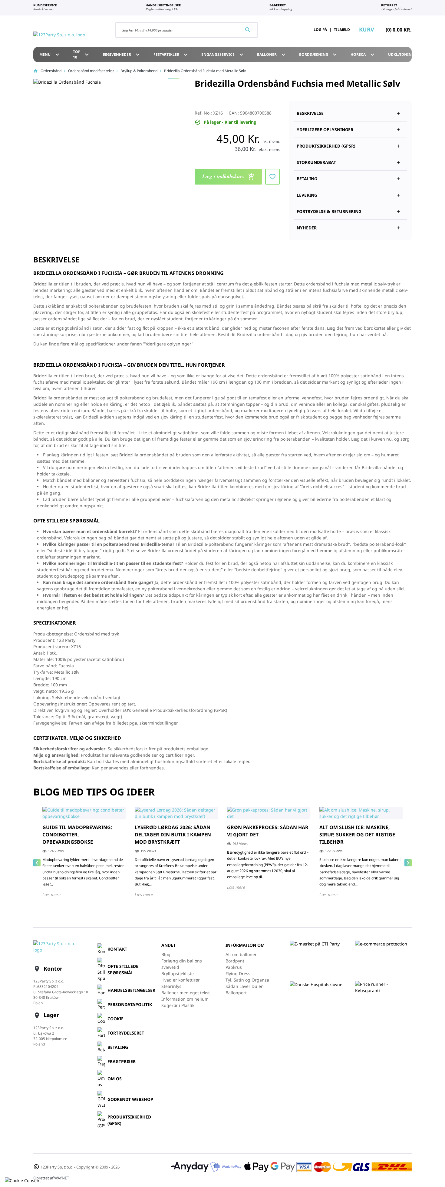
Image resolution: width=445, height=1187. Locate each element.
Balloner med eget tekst (185, 992)
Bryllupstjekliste (177, 973)
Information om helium (185, 999)
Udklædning (406, 54)
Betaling (117, 1047)
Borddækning (319, 54)
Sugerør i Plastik (177, 1005)
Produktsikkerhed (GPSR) (129, 1120)
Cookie (115, 1019)
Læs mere (51, 894)
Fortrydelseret (125, 1033)
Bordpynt (235, 961)
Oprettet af (51, 1178)
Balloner (272, 54)
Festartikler (171, 54)
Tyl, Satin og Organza (247, 980)
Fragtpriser (121, 1061)
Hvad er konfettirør (180, 980)
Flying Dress (238, 973)
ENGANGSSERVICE (223, 54)
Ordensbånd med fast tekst (91, 70)
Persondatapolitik (129, 1004)
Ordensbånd (51, 70)
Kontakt (117, 949)
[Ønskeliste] (291, 30)
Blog (165, 954)
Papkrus (234, 967)
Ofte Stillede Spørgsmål (122, 969)
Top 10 (82, 54)
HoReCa (363, 54)
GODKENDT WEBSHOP (130, 1099)
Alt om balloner (241, 954)
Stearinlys (171, 986)
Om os (114, 1079)
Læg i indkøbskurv (228, 176)
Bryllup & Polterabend (138, 70)
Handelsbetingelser (131, 990)
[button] (350, 143)
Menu (50, 54)
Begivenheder (122, 54)
